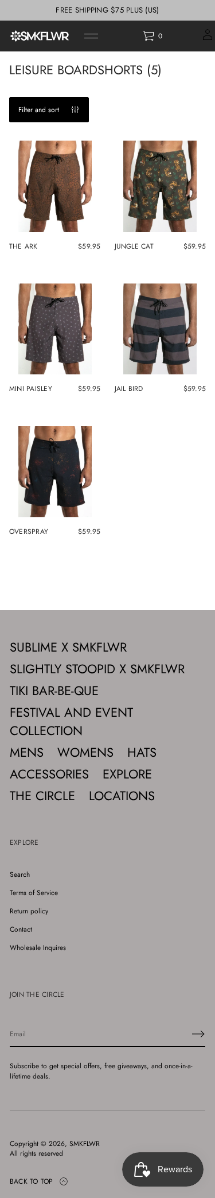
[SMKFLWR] (39, 36)
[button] (152, 36)
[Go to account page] (207, 38)
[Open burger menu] (91, 36)
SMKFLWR (84, 1144)
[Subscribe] (198, 1034)
